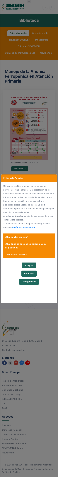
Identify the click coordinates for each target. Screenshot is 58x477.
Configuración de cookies (24, 227)
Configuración (29, 281)
